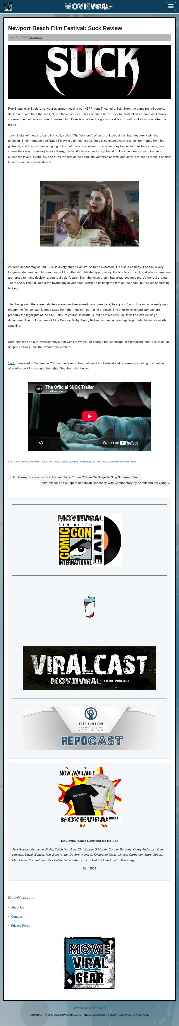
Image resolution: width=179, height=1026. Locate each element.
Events (25, 461)
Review (115, 461)
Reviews (35, 461)
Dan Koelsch (35, 37)
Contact (16, 916)
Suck (11, 363)
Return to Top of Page (89, 1008)
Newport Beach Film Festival (95, 461)
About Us (17, 907)
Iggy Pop (73, 461)
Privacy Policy (20, 925)
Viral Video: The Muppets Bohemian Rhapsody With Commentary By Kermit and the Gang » (105, 483)
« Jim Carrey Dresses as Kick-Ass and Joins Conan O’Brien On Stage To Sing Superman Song (75, 477)
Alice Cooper (61, 461)
